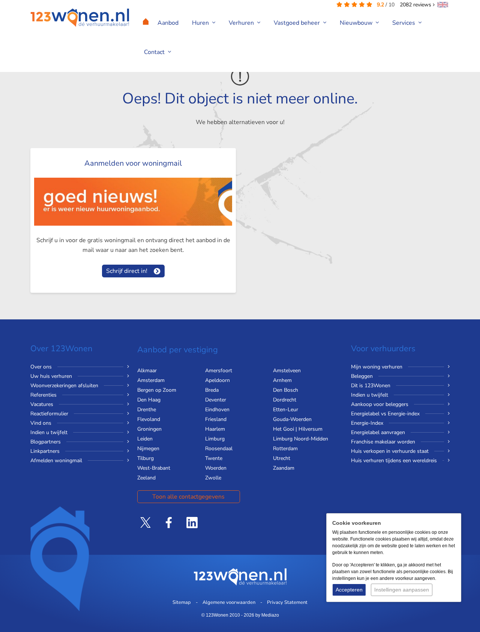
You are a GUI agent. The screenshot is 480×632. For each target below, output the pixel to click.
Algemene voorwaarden (228, 602)
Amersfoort (218, 370)
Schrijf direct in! (126, 271)
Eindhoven (217, 409)
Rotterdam (285, 448)
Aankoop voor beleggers (379, 404)
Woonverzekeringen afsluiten (64, 385)
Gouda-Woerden (292, 419)
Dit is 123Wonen (370, 385)
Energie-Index (367, 423)
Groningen (149, 429)
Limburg (215, 438)
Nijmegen (148, 448)
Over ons (41, 366)
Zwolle (213, 477)
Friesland (215, 419)
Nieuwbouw (357, 23)
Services (404, 23)
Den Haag (148, 399)
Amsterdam (151, 380)
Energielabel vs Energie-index (385, 413)
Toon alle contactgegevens (188, 497)
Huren (201, 23)
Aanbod (168, 23)
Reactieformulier (49, 413)
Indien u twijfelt (49, 432)
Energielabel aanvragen (378, 432)
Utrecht (281, 458)
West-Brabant (153, 468)
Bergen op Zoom (156, 390)
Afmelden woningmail (56, 460)
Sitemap (181, 602)
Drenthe (146, 409)
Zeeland (146, 477)
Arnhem (282, 380)
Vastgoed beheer (297, 23)
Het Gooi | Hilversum (297, 429)
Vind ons (40, 423)
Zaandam (283, 468)
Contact (155, 52)
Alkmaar (147, 370)
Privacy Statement (287, 602)
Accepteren (349, 590)
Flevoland (148, 419)
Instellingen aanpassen (401, 590)
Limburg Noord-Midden (300, 438)
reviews (416, 4)
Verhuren (242, 23)
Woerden (215, 468)
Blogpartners (45, 441)
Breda (212, 390)
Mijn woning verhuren (376, 366)
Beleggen (362, 376)
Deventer (215, 399)
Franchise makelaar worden (383, 441)
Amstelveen (287, 370)
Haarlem (215, 429)
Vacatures (41, 404)
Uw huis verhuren (51, 376)
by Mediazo (267, 615)
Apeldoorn (217, 380)
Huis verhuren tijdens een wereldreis (394, 460)
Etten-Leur (285, 409)
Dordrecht (284, 399)
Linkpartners (45, 451)
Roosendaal (218, 448)
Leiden (145, 438)
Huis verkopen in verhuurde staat (390, 451)
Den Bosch (285, 390)
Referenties (43, 394)
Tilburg (145, 458)
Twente (213, 458)
